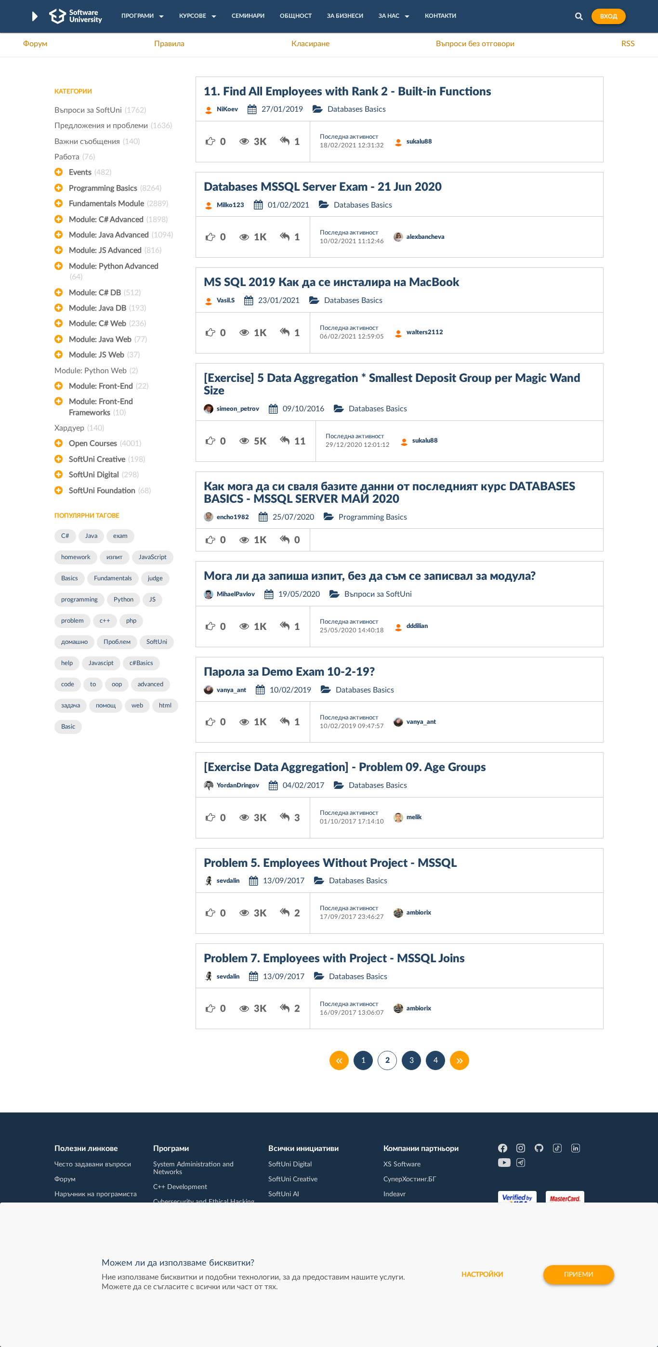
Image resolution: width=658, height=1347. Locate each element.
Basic (68, 727)
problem (72, 621)
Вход (608, 16)
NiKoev (227, 109)
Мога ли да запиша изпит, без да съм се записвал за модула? (370, 576)
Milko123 (230, 205)
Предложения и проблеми (113, 126)
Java (91, 536)
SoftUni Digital (104, 475)
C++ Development (180, 1187)
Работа (74, 157)
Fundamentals (113, 578)
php (131, 621)
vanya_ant (231, 690)
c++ (105, 621)
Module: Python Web (96, 371)
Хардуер (79, 428)
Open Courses (105, 443)
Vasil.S (226, 301)
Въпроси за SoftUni (100, 110)
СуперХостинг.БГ (409, 1179)
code (67, 684)
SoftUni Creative (107, 459)
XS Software (402, 1164)
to (93, 684)
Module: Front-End (108, 386)
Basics (69, 578)
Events (90, 172)
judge (155, 578)
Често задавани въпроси (92, 1164)
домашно (74, 642)
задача (70, 706)
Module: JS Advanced (115, 250)
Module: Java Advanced (121, 235)
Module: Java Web (108, 339)
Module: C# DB (105, 293)
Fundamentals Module (118, 204)
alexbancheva (426, 237)
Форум (35, 44)
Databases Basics (357, 109)
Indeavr (394, 1194)
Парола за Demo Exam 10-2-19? (289, 672)
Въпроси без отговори (475, 44)
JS (152, 600)
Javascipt (101, 663)
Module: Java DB (107, 308)
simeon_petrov (238, 409)
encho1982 (233, 517)
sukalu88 (419, 142)
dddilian (417, 626)
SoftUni (156, 642)
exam (120, 536)
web (137, 706)
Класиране (310, 44)
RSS (628, 44)
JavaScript (153, 557)
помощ (106, 706)
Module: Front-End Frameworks (101, 407)
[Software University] (75, 16)
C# (65, 536)
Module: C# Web (107, 323)
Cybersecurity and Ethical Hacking (203, 1202)
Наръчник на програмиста (95, 1194)
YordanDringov (238, 786)
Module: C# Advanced (118, 219)
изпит (114, 557)
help (67, 663)
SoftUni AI (283, 1194)
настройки (482, 1274)
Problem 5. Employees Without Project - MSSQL (330, 863)
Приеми (578, 1274)
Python (123, 600)
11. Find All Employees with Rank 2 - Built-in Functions (347, 92)
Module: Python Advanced (113, 271)
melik (414, 817)
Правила (169, 44)
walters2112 (425, 332)
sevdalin (228, 881)
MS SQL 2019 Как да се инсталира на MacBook (331, 282)
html (165, 706)
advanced (150, 684)
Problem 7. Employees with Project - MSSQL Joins (334, 959)
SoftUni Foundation (110, 491)
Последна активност (349, 137)
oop (117, 684)
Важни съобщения (97, 141)
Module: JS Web (104, 355)
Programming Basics (115, 188)
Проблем (117, 642)
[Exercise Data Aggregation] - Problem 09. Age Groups (345, 767)
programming (79, 600)
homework (76, 557)
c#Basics (141, 663)
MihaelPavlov (236, 594)
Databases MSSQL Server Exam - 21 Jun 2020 (323, 187)
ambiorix (419, 913)
